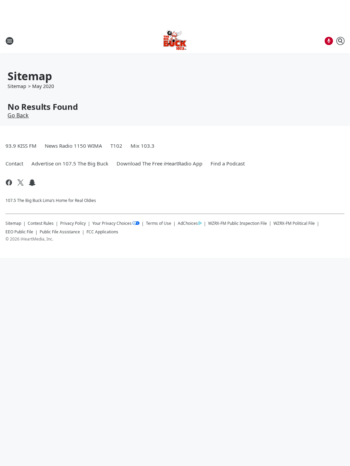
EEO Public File (19, 232)
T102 (116, 145)
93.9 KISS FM (21, 145)
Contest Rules (41, 223)
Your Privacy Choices (112, 223)
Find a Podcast (228, 163)
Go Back (18, 115)
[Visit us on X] (20, 182)
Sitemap (17, 86)
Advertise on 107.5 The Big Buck (69, 163)
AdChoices (188, 223)
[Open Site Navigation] (9, 41)
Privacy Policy (73, 223)
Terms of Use (158, 223)
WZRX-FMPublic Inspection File (237, 223)
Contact (14, 163)
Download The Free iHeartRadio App (159, 163)
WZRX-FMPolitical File (294, 223)
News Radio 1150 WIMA (73, 145)
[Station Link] (175, 41)
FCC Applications (102, 231)
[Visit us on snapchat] (32, 182)
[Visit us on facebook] (9, 182)
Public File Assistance (60, 232)
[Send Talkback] (329, 41)
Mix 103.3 (142, 145)
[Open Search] (340, 41)
